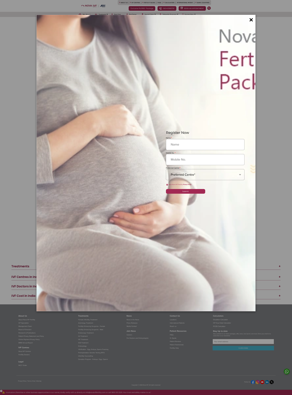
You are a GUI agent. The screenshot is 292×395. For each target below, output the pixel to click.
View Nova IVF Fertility (180, 184)
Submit (185, 191)
